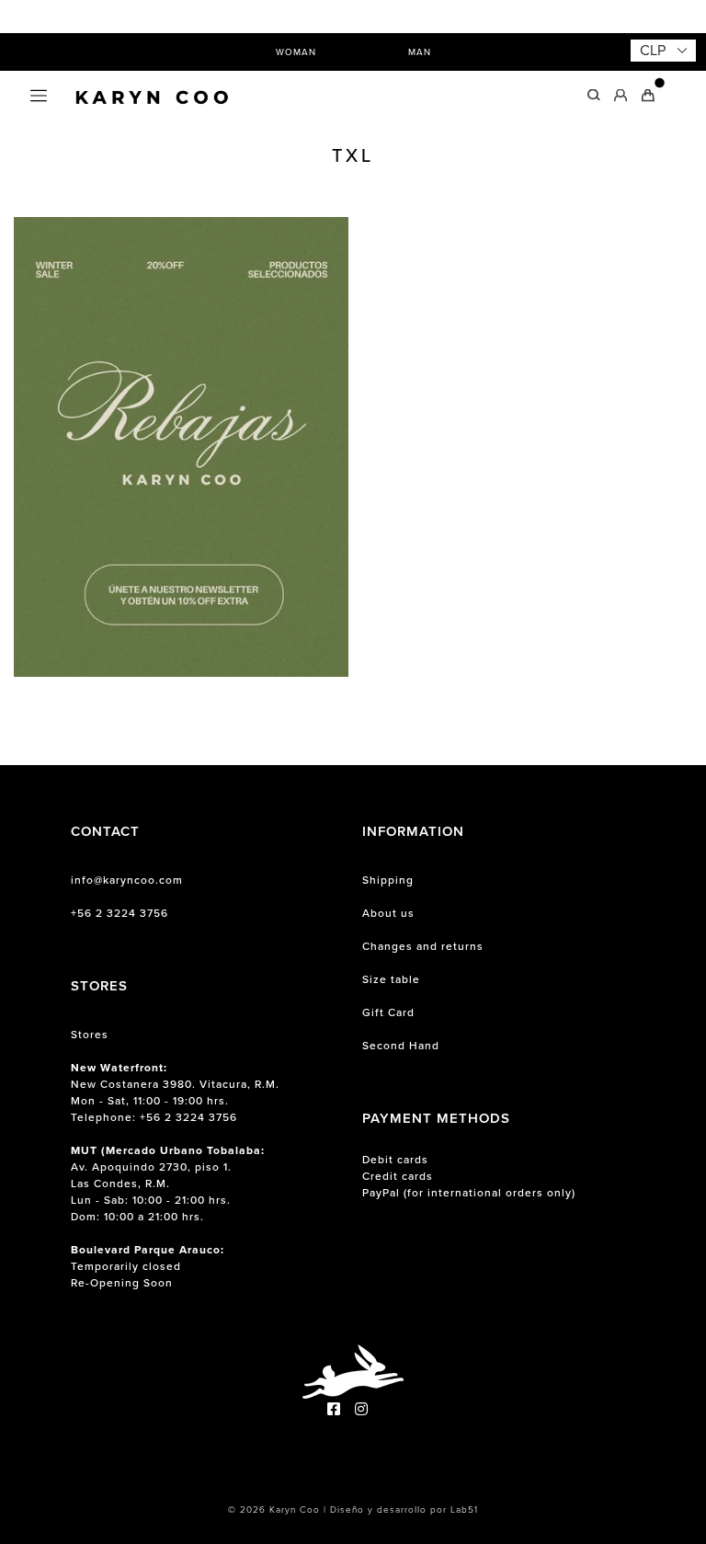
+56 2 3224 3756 (119, 913)
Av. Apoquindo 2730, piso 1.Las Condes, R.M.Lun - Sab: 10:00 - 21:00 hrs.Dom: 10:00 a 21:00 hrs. (168, 1183)
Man (419, 52)
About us (388, 913)
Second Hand (400, 1045)
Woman (296, 52)
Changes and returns (423, 946)
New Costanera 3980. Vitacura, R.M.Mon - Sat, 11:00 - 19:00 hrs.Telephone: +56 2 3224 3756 (175, 1092)
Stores (89, 1034)
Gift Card (388, 1012)
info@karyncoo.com (127, 880)
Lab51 (464, 1509)
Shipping (388, 880)
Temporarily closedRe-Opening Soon (147, 1266)
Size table (391, 979)
